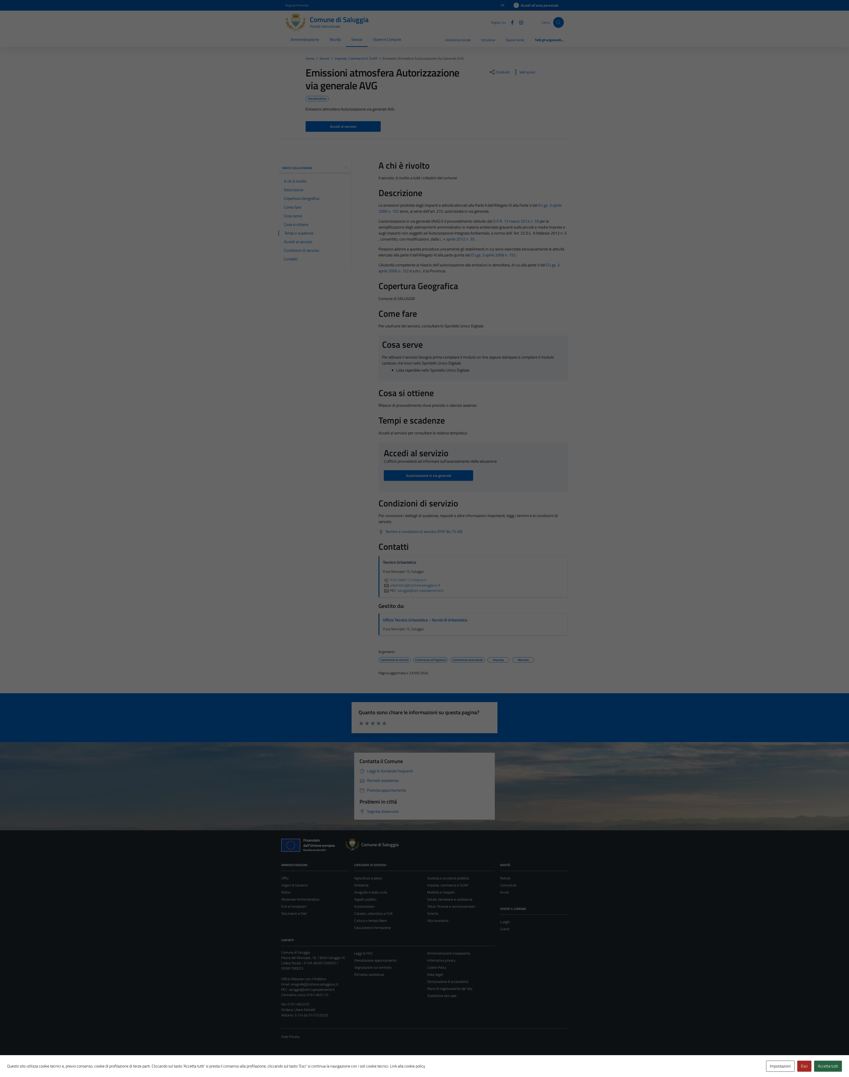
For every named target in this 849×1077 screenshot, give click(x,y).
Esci (804, 1066)
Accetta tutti (828, 1066)
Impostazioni (780, 1066)
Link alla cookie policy (407, 1066)
